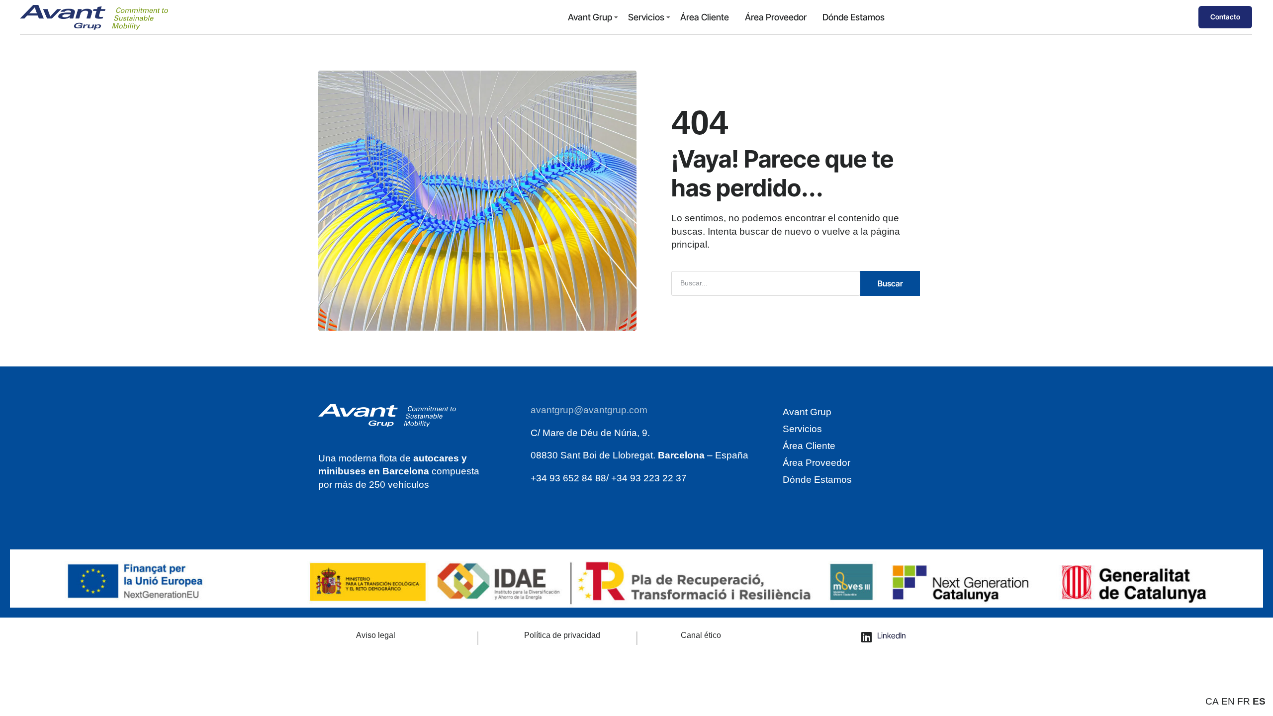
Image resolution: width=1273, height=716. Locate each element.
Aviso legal (375, 635)
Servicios (646, 17)
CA (1212, 701)
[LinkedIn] (867, 637)
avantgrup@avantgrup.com (589, 410)
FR (1243, 701)
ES (1259, 701)
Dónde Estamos (853, 17)
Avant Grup (590, 17)
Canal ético (701, 635)
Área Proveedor (776, 17)
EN (1228, 701)
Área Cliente (704, 17)
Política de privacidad (562, 635)
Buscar (890, 283)
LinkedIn (891, 635)
